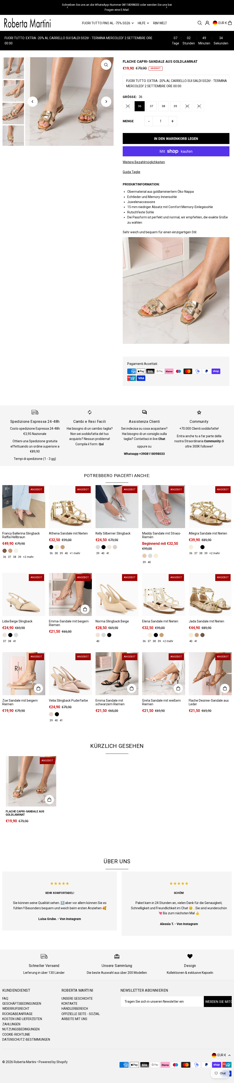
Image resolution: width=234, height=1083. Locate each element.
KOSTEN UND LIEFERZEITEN (22, 1019)
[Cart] (230, 23)
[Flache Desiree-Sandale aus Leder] (210, 673)
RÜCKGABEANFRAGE (17, 1014)
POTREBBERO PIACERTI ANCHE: (117, 475)
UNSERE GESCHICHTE (77, 998)
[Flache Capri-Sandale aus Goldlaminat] (31, 781)
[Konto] (207, 23)
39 (175, 106)
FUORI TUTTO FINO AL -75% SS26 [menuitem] (106, 23)
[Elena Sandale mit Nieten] (163, 594)
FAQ (5, 998)
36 (139, 106)
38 (163, 106)
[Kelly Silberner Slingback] (117, 506)
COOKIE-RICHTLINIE (16, 1034)
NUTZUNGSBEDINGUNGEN (21, 1029)
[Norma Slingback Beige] (117, 594)
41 (199, 106)
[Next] (166, 7)
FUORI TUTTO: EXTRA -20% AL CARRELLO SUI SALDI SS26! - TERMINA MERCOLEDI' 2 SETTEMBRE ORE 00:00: (176, 83)
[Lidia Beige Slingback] (23, 594)
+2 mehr (28, 557)
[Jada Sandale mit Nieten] (210, 594)
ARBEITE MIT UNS (74, 1019)
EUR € (222, 23)
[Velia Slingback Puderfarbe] (70, 673)
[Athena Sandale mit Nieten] (70, 506)
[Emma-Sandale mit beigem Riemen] (70, 594)
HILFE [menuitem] (142, 23)
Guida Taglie (131, 172)
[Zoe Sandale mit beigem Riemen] (23, 673)
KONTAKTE (69, 1003)
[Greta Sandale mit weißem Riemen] (163, 673)
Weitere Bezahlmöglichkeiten (144, 162)
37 (151, 106)
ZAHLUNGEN (11, 1024)
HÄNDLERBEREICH (74, 1008)
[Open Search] (200, 23)
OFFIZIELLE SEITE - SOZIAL (80, 1014)
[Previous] (67, 7)
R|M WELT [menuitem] (160, 23)
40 (187, 106)
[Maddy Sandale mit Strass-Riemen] (163, 506)
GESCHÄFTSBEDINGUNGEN (21, 1003)
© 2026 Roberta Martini (19, 1062)
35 (127, 106)
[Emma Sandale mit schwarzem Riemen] (117, 673)
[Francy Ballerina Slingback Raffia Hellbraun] (23, 506)
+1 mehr (75, 553)
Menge (128, 121)
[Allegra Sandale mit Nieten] (210, 506)
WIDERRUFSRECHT (15, 1008)
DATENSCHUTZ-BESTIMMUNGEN (26, 1039)
